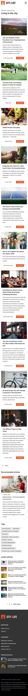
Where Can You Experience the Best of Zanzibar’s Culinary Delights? (17, 575)
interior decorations (8, 548)
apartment (16, 528)
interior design (6, 545)
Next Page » (17, 604)
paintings (5, 534)
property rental (7, 539)
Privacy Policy (4, 689)
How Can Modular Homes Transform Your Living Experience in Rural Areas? (14, 40)
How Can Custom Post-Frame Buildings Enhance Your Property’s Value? (16, 589)
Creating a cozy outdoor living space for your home (17, 666)
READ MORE (20, 58)
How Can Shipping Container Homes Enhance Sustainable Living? (17, 659)
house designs (6, 528)
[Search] (3, 466)
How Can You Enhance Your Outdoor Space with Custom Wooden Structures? (17, 569)
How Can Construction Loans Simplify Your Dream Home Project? (17, 582)
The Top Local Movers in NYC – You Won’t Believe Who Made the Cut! (14, 343)
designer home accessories (10, 531)
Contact (3, 631)
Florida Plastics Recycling (11, 127)
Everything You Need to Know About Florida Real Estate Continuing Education (12, 292)
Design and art (5, 646)
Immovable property (7, 640)
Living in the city (6, 649)
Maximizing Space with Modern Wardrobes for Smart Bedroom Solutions (16, 562)
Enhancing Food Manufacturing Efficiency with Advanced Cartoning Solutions (17, 595)
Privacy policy (5, 628)
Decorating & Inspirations (8, 643)
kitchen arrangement (8, 542)
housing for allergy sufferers (11, 551)
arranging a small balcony (10, 537)
